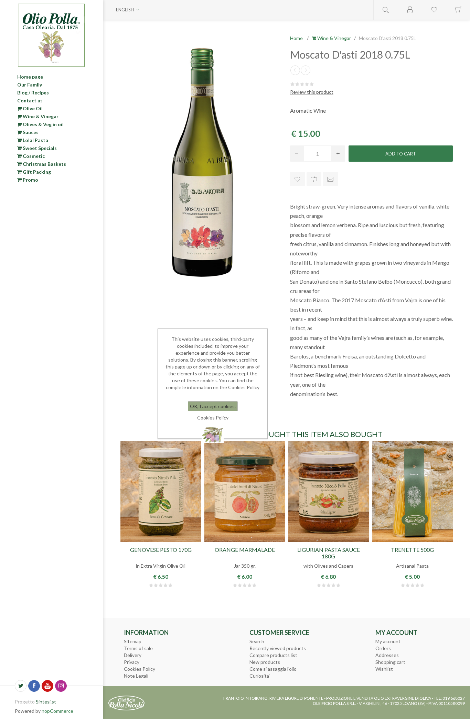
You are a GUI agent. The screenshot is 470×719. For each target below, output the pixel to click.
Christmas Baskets (44, 164)
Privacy (131, 662)
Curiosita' (259, 676)
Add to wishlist (297, 179)
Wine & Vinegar (40, 116)
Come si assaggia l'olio (273, 669)
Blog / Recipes (33, 92)
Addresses (387, 655)
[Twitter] (20, 686)
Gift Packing (36, 172)
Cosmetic (33, 156)
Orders (383, 648)
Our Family (29, 85)
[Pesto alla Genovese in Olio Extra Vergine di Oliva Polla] (160, 492)
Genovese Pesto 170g (161, 549)
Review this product (311, 92)
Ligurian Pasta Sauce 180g (328, 552)
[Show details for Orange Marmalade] (244, 492)
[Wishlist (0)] (434, 10)
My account (387, 641)
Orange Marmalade (245, 549)
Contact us (30, 100)
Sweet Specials (39, 148)
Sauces (30, 132)
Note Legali (136, 676)
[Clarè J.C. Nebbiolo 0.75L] (305, 70)
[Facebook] (34, 686)
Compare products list (273, 655)
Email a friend (330, 179)
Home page (30, 77)
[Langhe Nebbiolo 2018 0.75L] (295, 70)
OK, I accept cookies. (213, 406)
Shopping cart (390, 662)
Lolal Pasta (35, 140)
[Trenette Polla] (412, 492)
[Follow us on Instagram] (61, 686)
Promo (30, 180)
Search (256, 641)
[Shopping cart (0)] (458, 10)
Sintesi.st (46, 702)
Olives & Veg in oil (43, 124)
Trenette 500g (412, 549)
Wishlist (384, 669)
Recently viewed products (277, 648)
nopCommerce (57, 711)
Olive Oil (32, 108)
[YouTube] (47, 686)
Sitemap (132, 641)
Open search (386, 10)
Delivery (132, 655)
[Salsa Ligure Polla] (328, 492)
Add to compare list (314, 179)
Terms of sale (138, 648)
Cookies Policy (139, 669)
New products (264, 662)
